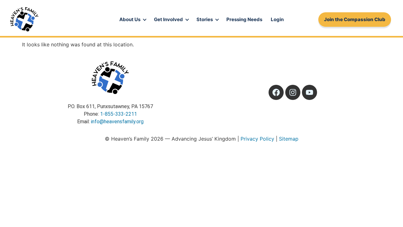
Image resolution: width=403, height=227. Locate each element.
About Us (129, 19)
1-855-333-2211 (118, 114)
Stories (204, 19)
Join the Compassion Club (354, 19)
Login (277, 19)
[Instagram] (292, 92)
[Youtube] (309, 92)
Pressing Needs (244, 19)
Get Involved (168, 19)
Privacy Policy (257, 139)
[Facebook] (276, 92)
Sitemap (288, 139)
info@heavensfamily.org (117, 122)
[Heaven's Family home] (24, 19)
